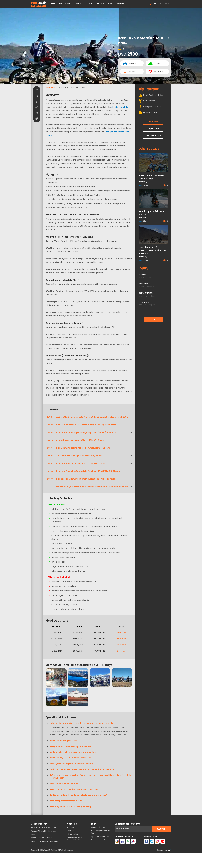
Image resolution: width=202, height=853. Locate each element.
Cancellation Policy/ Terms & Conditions (75, 838)
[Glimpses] (36, 113)
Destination (64, 4)
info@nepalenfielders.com (48, 841)
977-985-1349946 (45, 838)
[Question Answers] (36, 118)
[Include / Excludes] (36, 101)
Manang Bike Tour (98, 827)
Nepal (54, 87)
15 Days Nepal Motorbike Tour (100, 831)
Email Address (144, 283)
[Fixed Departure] (36, 107)
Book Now (121, 632)
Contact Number (146, 293)
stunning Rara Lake (119, 107)
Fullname (142, 274)
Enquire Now (153, 129)
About (78, 4)
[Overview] (36, 90)
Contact (121, 4)
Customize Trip (153, 136)
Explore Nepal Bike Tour (100, 836)
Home (48, 87)
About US (70, 827)
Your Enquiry (144, 302)
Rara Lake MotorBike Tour (101, 840)
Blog (110, 4)
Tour (90, 4)
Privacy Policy (72, 834)
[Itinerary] (36, 95)
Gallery (100, 4)
